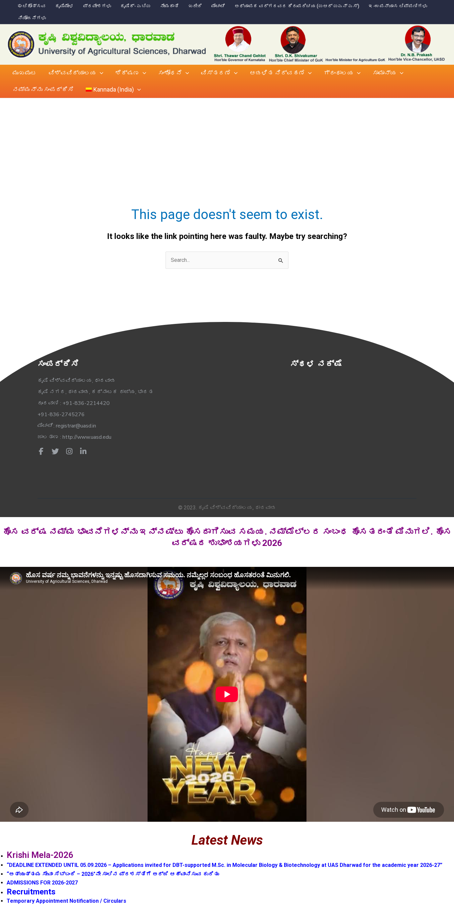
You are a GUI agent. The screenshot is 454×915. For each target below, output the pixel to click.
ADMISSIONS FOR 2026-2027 (42, 882)
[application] (99, 73)
